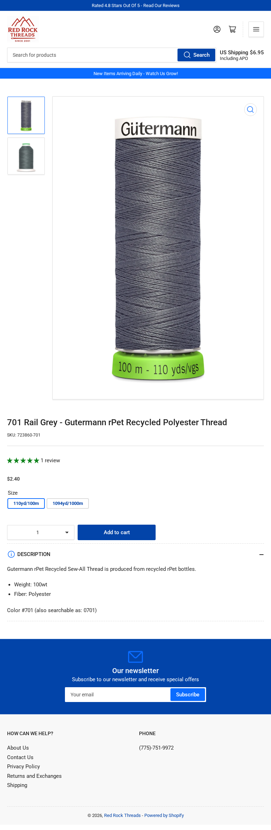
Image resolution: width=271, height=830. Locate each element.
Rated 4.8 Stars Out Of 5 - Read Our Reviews (136, 5)
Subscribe (187, 694)
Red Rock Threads (122, 815)
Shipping (17, 785)
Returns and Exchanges (34, 776)
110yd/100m (26, 503)
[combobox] (111, 55)
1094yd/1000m (68, 503)
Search (201, 55)
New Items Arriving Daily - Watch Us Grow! (136, 73)
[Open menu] (256, 29)
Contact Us (20, 757)
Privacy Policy (23, 766)
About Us (18, 748)
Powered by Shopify (164, 815)
